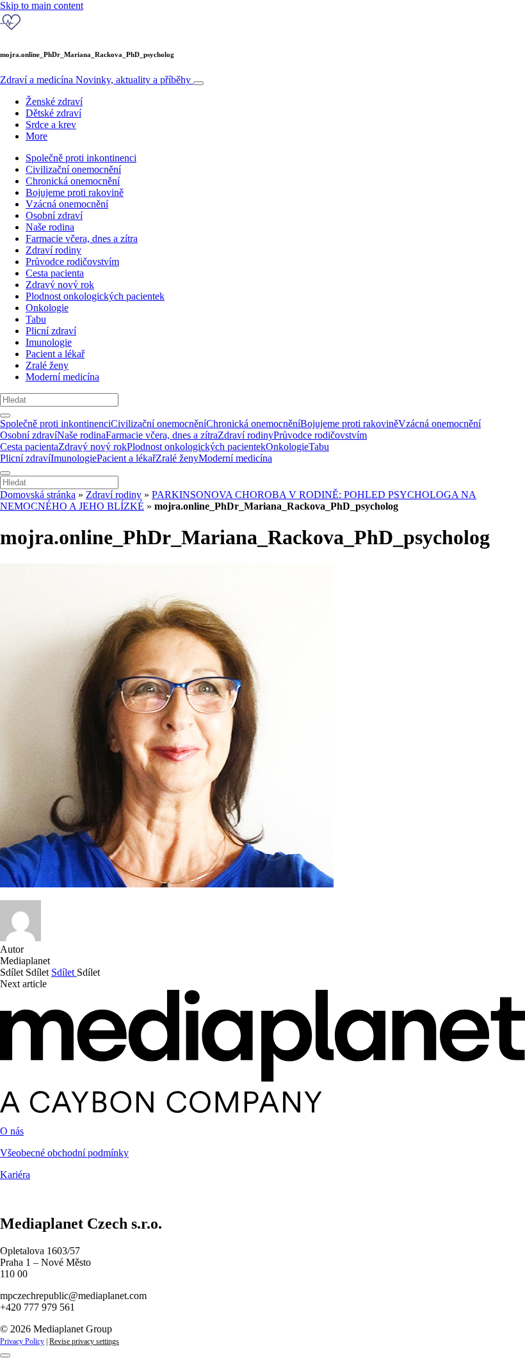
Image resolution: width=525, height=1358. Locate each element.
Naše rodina (50, 227)
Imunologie (49, 342)
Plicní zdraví (51, 330)
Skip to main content (41, 5)
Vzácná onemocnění (67, 203)
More (36, 136)
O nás (12, 1131)
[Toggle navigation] (198, 83)
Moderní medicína (62, 376)
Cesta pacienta (55, 273)
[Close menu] (5, 473)
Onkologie (47, 307)
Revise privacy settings (84, 1341)
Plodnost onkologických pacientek (95, 296)
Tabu (36, 319)
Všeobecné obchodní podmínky (64, 1152)
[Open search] (5, 415)
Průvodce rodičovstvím (72, 261)
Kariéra (15, 1174)
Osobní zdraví (54, 215)
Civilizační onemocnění (73, 169)
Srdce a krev (51, 124)
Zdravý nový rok (60, 284)
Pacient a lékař (55, 353)
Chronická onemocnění (73, 180)
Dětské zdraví (53, 113)
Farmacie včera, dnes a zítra (82, 238)
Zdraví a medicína (95, 79)
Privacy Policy (22, 1341)
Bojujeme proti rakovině (75, 192)
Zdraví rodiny (53, 250)
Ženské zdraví (54, 101)
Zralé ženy (47, 365)
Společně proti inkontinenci (81, 157)
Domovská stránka (38, 494)
